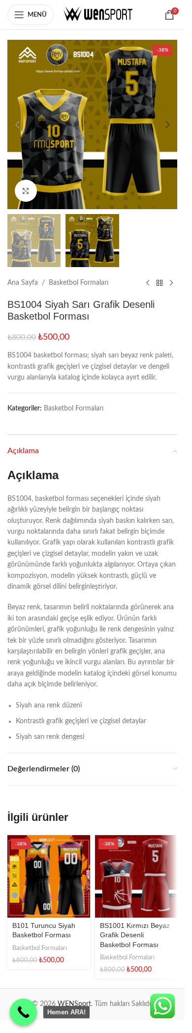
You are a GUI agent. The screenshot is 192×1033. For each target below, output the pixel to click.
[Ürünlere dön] (159, 283)
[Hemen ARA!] (23, 1012)
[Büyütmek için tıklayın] (26, 191)
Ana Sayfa (22, 282)
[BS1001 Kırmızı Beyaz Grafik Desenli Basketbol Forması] (136, 876)
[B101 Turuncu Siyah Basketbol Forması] (48, 876)
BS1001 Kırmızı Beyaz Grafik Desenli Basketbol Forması (135, 935)
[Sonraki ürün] (171, 283)
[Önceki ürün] (148, 283)
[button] (17, 125)
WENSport (74, 1004)
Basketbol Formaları (78, 282)
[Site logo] (98, 14)
